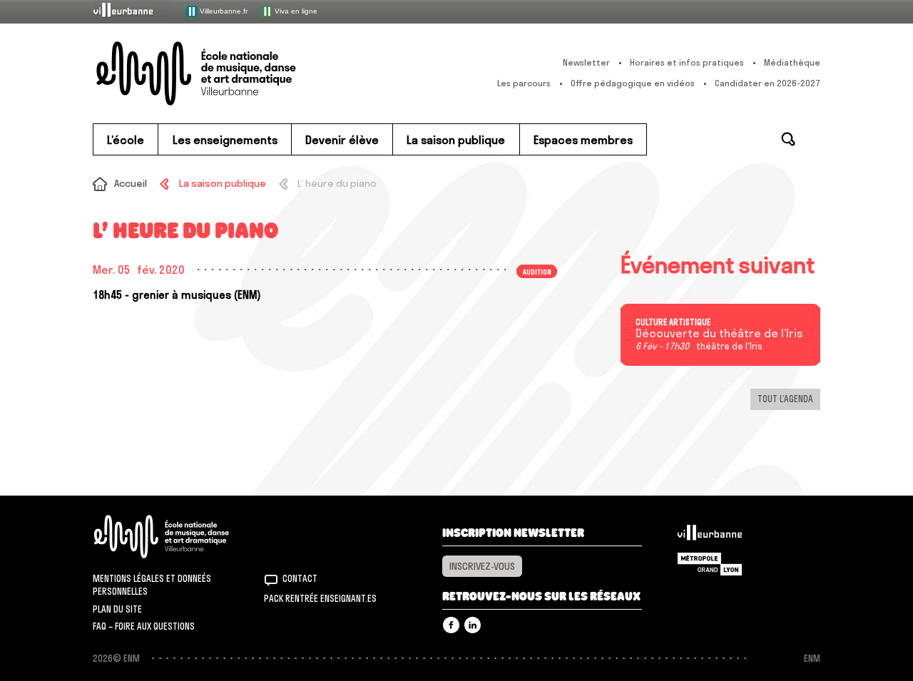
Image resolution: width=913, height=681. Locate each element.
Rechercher (788, 139)
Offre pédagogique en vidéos (633, 83)
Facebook (451, 625)
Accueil (130, 183)
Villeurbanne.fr (223, 10)
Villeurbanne (710, 536)
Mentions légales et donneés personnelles (152, 585)
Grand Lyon (710, 564)
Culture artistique (673, 322)
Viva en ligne (294, 10)
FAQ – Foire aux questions (144, 626)
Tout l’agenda (785, 398)
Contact (299, 578)
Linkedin (472, 625)
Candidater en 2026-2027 (767, 83)
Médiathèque (792, 62)
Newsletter (586, 62)
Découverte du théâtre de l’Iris (719, 333)
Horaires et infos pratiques (687, 62)
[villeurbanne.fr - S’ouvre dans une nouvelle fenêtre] (133, 11)
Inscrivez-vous (482, 566)
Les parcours (524, 83)
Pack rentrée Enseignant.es (320, 598)
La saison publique (222, 183)
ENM (180, 536)
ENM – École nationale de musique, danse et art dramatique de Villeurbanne (225, 73)
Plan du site (117, 609)
